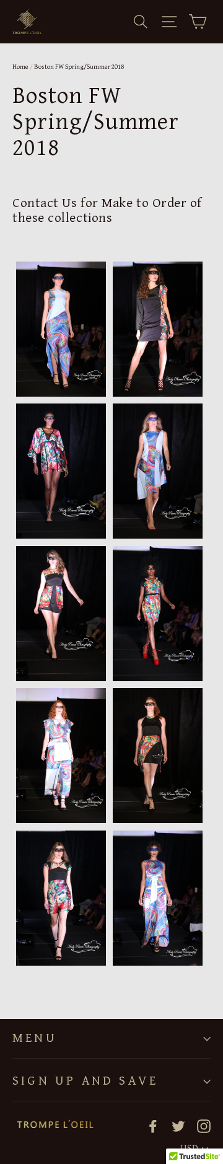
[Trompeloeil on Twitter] (178, 1125)
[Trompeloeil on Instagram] (204, 1125)
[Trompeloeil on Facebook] (153, 1125)
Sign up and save (85, 1081)
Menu (34, 1038)
